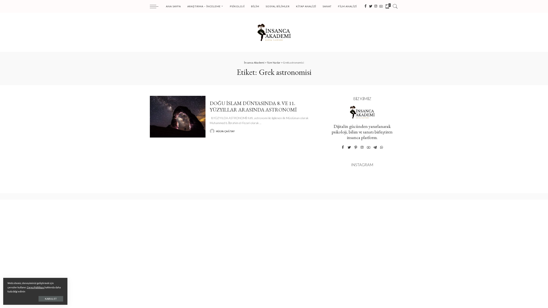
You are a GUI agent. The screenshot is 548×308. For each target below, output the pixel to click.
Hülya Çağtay (225, 131)
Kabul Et (51, 298)
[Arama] (395, 6)
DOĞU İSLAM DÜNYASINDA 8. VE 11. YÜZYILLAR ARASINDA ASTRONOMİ (253, 106)
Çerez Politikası (36, 287)
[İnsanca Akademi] (274, 32)
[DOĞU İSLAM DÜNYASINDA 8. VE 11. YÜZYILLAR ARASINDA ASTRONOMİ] (178, 117)
